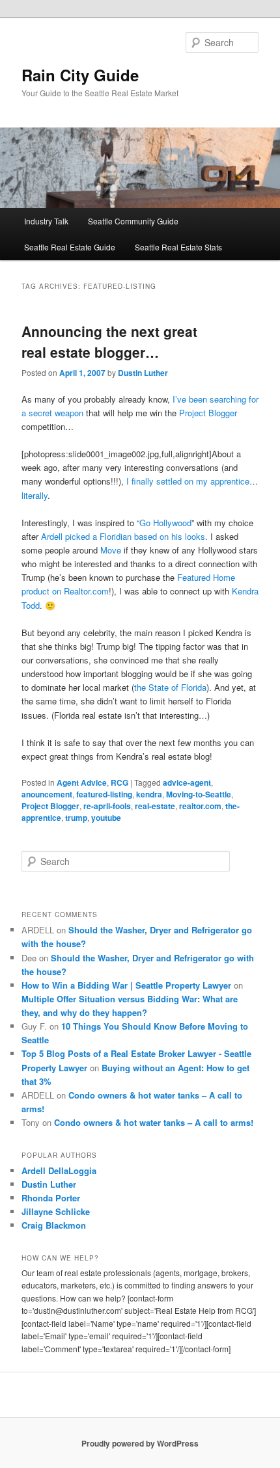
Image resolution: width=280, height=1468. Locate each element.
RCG (119, 782)
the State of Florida (170, 687)
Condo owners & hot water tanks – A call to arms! (153, 1122)
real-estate (155, 806)
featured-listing (104, 794)
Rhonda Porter (50, 1198)
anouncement (46, 794)
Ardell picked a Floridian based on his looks (123, 536)
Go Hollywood (165, 522)
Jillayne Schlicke (55, 1211)
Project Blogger (208, 413)
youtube (106, 817)
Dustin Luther (143, 373)
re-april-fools (107, 806)
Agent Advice (82, 782)
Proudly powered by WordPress (140, 1443)
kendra (149, 794)
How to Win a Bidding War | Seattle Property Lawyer (126, 985)
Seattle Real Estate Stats (178, 246)
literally (34, 495)
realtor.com (200, 806)
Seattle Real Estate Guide (69, 246)
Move (112, 550)
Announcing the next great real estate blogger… (109, 341)
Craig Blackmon (53, 1225)
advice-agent (187, 782)
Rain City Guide (80, 75)
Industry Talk (46, 220)
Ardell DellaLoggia (58, 1170)
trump (76, 817)
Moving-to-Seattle (198, 794)
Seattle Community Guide (133, 220)
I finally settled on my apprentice (187, 481)
